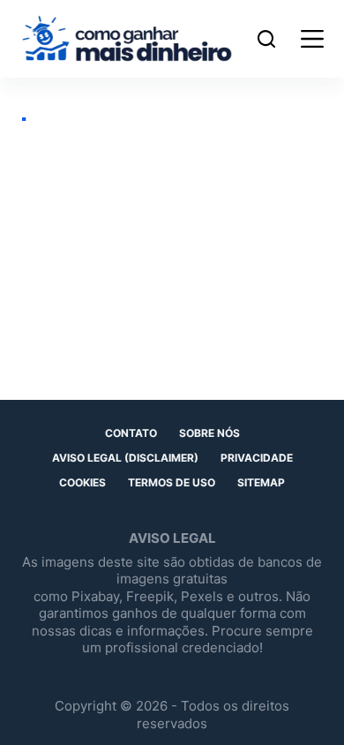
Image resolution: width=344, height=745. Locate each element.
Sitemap (261, 482)
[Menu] (308, 38)
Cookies (82, 482)
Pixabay (95, 596)
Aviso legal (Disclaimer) (125, 457)
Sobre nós (209, 433)
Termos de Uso (171, 482)
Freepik (150, 596)
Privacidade (257, 457)
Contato (131, 433)
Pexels (202, 596)
